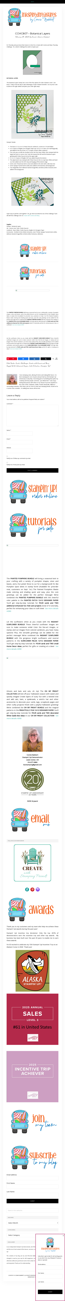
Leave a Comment (44, 37)
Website (9, 447)
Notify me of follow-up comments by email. (19, 458)
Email (9, 439)
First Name (11, 1183)
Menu (32, 2)
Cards (18, 363)
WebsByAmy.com (32, 1277)
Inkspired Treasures (32, 17)
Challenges (24, 363)
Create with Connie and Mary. (32, 215)
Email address (12, 1175)
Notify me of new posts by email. (16, 464)
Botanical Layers (22, 366)
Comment (10, 404)
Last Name (10, 1192)
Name (9, 430)
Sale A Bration (34, 366)
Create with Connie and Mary (39, 363)
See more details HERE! (18, 325)
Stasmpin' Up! (45, 366)
